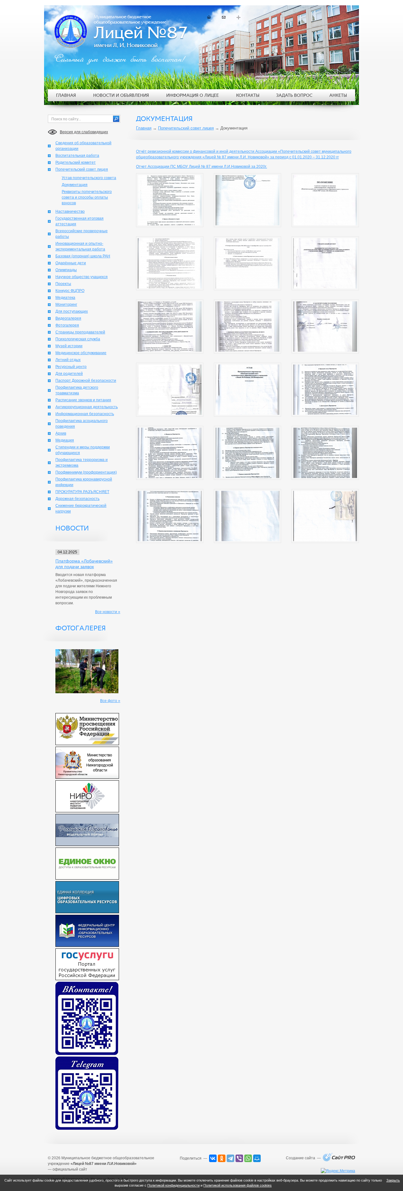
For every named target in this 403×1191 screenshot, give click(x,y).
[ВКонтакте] (213, 1158)
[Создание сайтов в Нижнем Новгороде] (339, 1160)
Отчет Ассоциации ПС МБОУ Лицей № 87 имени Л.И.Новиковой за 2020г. (201, 166)
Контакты (247, 95)
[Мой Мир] (257, 1158)
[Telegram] (230, 1158)
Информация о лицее (192, 95)
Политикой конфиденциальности (173, 1185)
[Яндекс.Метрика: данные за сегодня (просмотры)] (338, 1171)
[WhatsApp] (248, 1158)
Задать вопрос (294, 95)
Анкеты (338, 95)
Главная (143, 128)
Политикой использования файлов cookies (237, 1185)
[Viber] (239, 1158)
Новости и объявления (121, 95)
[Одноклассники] (221, 1158)
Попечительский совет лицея (186, 128)
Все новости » (107, 612)
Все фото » (110, 701)
